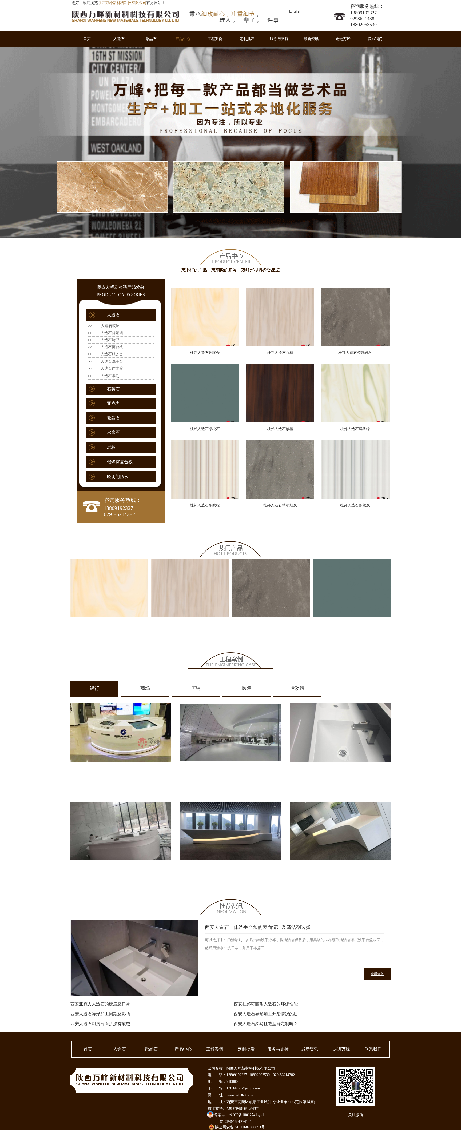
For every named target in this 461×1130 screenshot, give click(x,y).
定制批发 (247, 39)
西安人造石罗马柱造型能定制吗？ (266, 1023)
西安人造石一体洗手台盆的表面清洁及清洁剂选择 (258, 927)
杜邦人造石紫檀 (280, 429)
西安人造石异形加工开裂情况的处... (267, 1014)
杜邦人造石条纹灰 (355, 505)
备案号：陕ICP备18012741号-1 (239, 1115)
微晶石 (151, 39)
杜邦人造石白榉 (280, 352)
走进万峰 (343, 39)
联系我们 (375, 39)
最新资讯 (311, 39)
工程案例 (215, 39)
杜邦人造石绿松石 (205, 429)
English (295, 11)
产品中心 (183, 39)
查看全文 (377, 974)
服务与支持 (279, 39)
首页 (87, 39)
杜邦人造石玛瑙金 (205, 352)
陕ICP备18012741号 (236, 1122)
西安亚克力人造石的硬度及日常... (101, 1004)
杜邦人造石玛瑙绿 (355, 429)
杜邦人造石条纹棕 (205, 505)
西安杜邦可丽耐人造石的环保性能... (267, 1004)
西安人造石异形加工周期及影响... (101, 1014)
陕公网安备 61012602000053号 (240, 1127)
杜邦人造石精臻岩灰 (355, 352)
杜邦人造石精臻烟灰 (280, 505)
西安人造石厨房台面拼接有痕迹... (101, 1023)
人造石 (119, 39)
